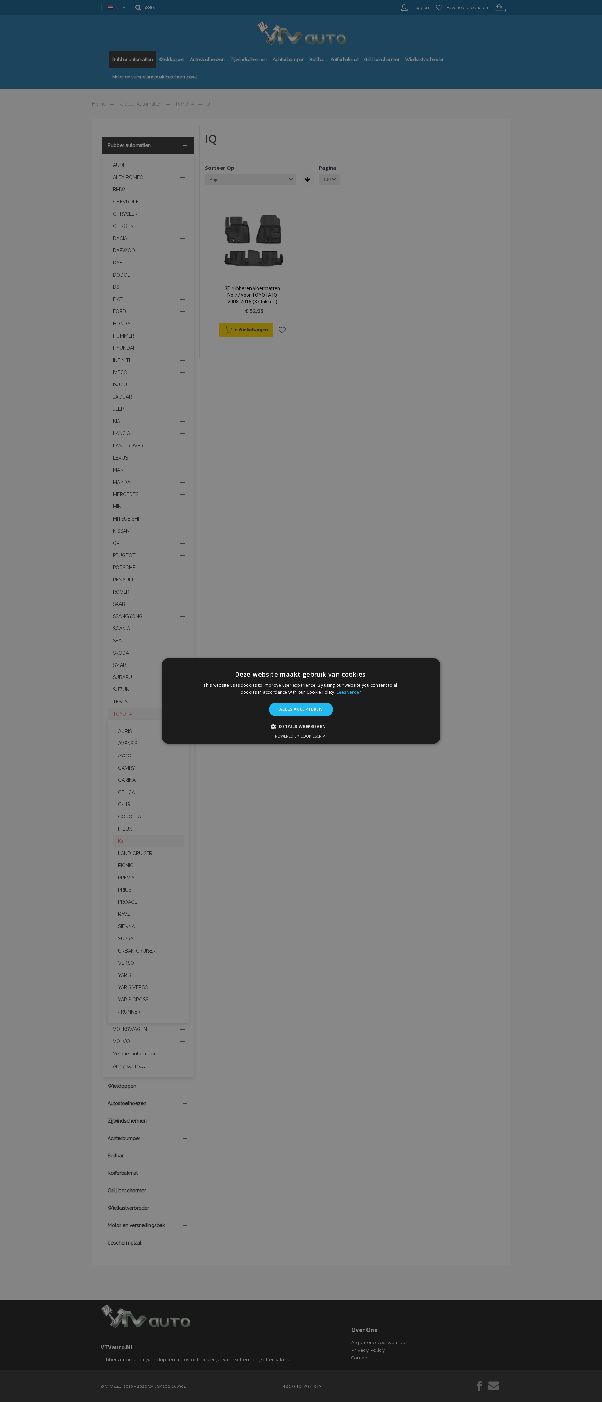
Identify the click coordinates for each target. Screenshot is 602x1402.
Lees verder (349, 692)
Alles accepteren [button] (301, 709)
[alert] (301, 701)
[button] (301, 726)
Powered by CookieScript (301, 736)
